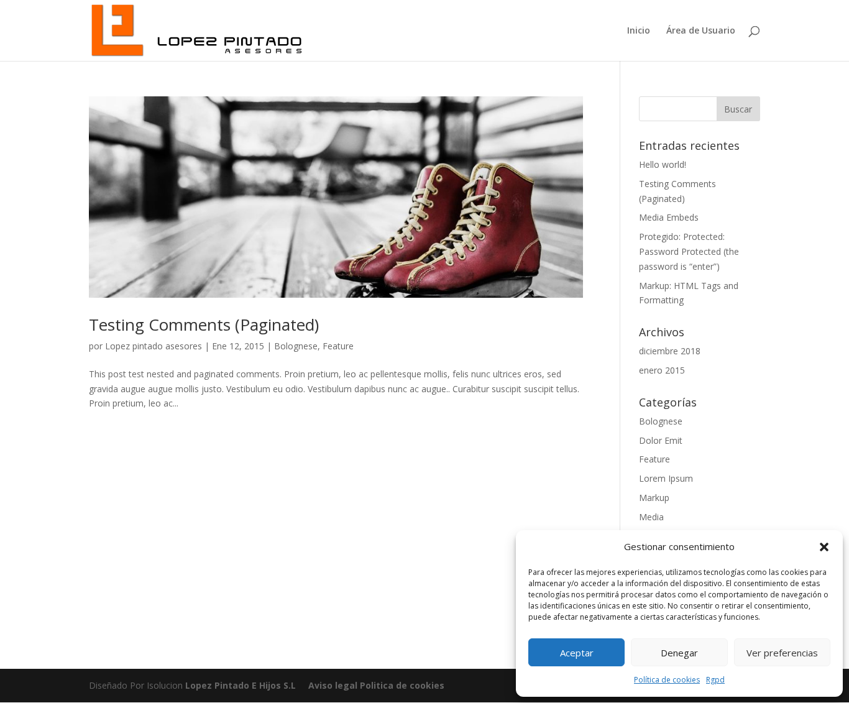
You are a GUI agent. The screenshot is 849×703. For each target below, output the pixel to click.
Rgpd (715, 679)
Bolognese (296, 346)
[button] (824, 547)
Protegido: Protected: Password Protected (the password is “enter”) (689, 251)
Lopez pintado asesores (153, 346)
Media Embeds (669, 217)
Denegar (679, 652)
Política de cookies (667, 679)
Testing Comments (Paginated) (204, 324)
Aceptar (577, 652)
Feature (338, 346)
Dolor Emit (660, 440)
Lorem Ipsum (666, 478)
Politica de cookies (400, 685)
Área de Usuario (700, 31)
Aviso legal (332, 685)
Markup (654, 497)
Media (651, 517)
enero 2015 (662, 370)
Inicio (638, 31)
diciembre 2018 (669, 351)
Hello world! (662, 164)
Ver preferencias (782, 652)
